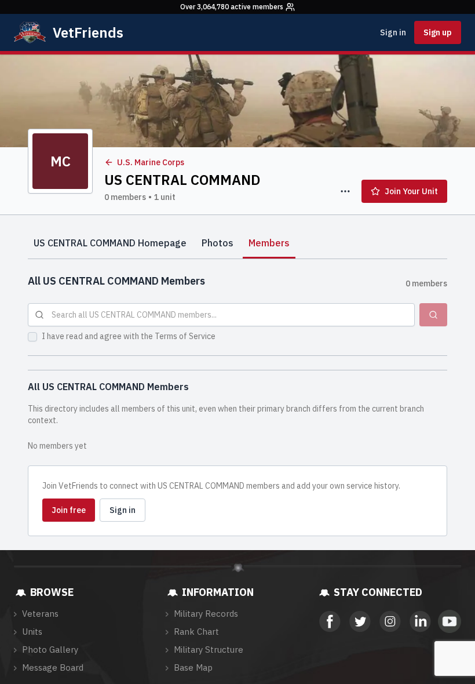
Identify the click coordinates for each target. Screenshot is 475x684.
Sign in (393, 32)
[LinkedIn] (419, 621)
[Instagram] (389, 621)
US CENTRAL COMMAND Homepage (110, 243)
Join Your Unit (411, 191)
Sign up (437, 32)
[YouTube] (449, 621)
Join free (69, 510)
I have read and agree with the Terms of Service (128, 336)
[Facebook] (329, 621)
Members (269, 243)
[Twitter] (359, 621)
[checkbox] (32, 336)
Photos (217, 243)
